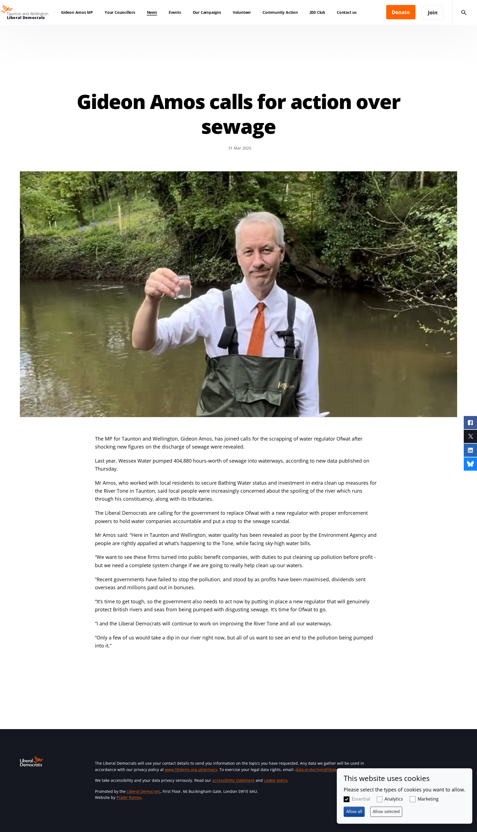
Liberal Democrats (143, 791)
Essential (361, 799)
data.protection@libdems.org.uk (325, 769)
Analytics (394, 799)
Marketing (428, 799)
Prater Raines (128, 797)
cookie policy (275, 780)
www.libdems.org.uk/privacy (191, 769)
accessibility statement (233, 780)
